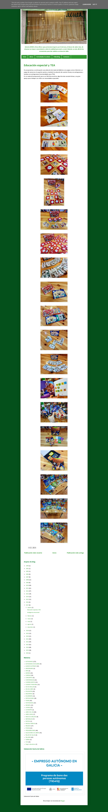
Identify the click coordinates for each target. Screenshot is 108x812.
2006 (27, 574)
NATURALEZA (29, 719)
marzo (29, 619)
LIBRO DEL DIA (30, 712)
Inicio (24, 57)
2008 (27, 580)
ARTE (27, 671)
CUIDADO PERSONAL (31, 684)
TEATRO (28, 739)
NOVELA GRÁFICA (30, 723)
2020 (27, 636)
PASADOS (28, 726)
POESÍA (28, 728)
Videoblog (57, 57)
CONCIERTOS (29, 677)
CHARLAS (28, 675)
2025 (27, 650)
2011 (27, 588)
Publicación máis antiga (75, 553)
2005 (27, 571)
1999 (27, 566)
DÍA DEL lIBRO (29, 689)
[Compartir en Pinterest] (35, 547)
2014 (27, 596)
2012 (27, 591)
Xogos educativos (30, 744)
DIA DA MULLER (30, 687)
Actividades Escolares (43, 57)
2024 (27, 647)
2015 (27, 599)
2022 (27, 642)
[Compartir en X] (32, 547)
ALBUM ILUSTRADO (31, 666)
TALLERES (28, 737)
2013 (27, 594)
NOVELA (28, 721)
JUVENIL (28, 707)
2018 (27, 630)
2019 (27, 633)
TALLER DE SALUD (30, 735)
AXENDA (28, 673)
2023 (27, 644)
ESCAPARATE (29, 696)
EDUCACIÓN (29, 691)
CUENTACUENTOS (30, 682)
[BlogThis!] (30, 547)
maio (29, 621)
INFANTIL (28, 705)
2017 (27, 605)
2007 (27, 577)
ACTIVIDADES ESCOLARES (33, 664)
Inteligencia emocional (33, 612)
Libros (31, 57)
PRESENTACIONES (30, 730)
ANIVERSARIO (29, 668)
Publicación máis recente (33, 553)
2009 (27, 582)
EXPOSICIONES (30, 698)
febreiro (30, 616)
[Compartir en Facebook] (34, 547)
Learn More (87, 4)
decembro (30, 627)
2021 (27, 639)
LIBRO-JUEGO (29, 714)
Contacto (66, 57)
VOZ (27, 742)
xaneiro (30, 607)
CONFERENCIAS (30, 680)
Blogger (63, 801)
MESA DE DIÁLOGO (31, 716)
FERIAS (27, 700)
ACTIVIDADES (29, 661)
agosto (30, 624)
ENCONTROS (29, 694)
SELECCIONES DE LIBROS (32, 733)
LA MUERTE (29, 710)
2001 (27, 568)
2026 (27, 653)
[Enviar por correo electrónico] (29, 547)
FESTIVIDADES (29, 703)
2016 (27, 602)
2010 (27, 585)
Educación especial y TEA (34, 610)
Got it (95, 4)
